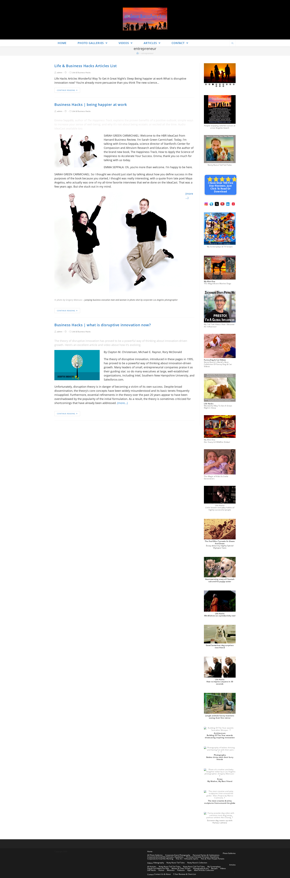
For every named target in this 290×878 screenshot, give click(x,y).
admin (59, 72)
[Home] (138, 53)
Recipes (214, 868)
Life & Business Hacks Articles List (85, 65)
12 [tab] (223, 86)
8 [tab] (230, 84)
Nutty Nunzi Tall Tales (175, 862)
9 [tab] (234, 84)
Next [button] (232, 73)
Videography (158, 862)
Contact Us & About (162, 874)
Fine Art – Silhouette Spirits (187, 858)
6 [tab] (223, 84)
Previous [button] (207, 73)
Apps (189, 870)
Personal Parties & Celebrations (206, 855)
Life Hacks (151, 870)
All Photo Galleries (155, 855)
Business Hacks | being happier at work (90, 104)
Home (149, 851)
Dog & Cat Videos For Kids (158, 868)
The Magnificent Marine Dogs (217, 283)
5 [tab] (220, 84)
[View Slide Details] (220, 73)
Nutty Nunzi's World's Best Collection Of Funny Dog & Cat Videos (218, 364)
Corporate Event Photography (177, 855)
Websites (171, 870)
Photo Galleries (229, 853)
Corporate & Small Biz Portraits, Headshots (165, 857)
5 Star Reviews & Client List (184, 874)
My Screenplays (214, 866)
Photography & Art (201, 868)
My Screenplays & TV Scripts (220, 246)
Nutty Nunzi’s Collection (197, 862)
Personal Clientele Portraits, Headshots (202, 857)
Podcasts (181, 870)
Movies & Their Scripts (181, 868)
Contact (150, 874)
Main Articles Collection (204, 870)
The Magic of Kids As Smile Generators (216, 477)
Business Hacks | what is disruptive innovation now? (102, 324)
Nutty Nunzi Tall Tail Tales (220, 165)
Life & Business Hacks (81, 72)
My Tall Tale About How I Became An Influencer (219, 325)
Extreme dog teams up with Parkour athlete (220, 821)
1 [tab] (206, 84)
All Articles (151, 866)
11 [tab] (220, 86)
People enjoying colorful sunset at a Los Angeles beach (219, 126)
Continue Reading (66, 90)
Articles (232, 864)
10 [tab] (216, 86)
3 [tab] (213, 84)
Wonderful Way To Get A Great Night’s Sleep (218, 406)
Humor (161, 870)
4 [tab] (216, 84)
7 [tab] (227, 84)
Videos (150, 863)
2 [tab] (209, 84)
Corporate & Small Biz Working (160, 858)
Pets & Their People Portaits (212, 858)
